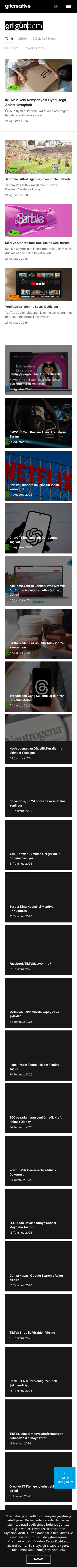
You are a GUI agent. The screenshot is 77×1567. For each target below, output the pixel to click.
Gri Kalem (11, 48)
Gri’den (23, 38)
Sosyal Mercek (34, 48)
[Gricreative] (18, 6)
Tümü (9, 38)
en (56, 6)
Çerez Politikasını (58, 1541)
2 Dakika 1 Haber (45, 38)
